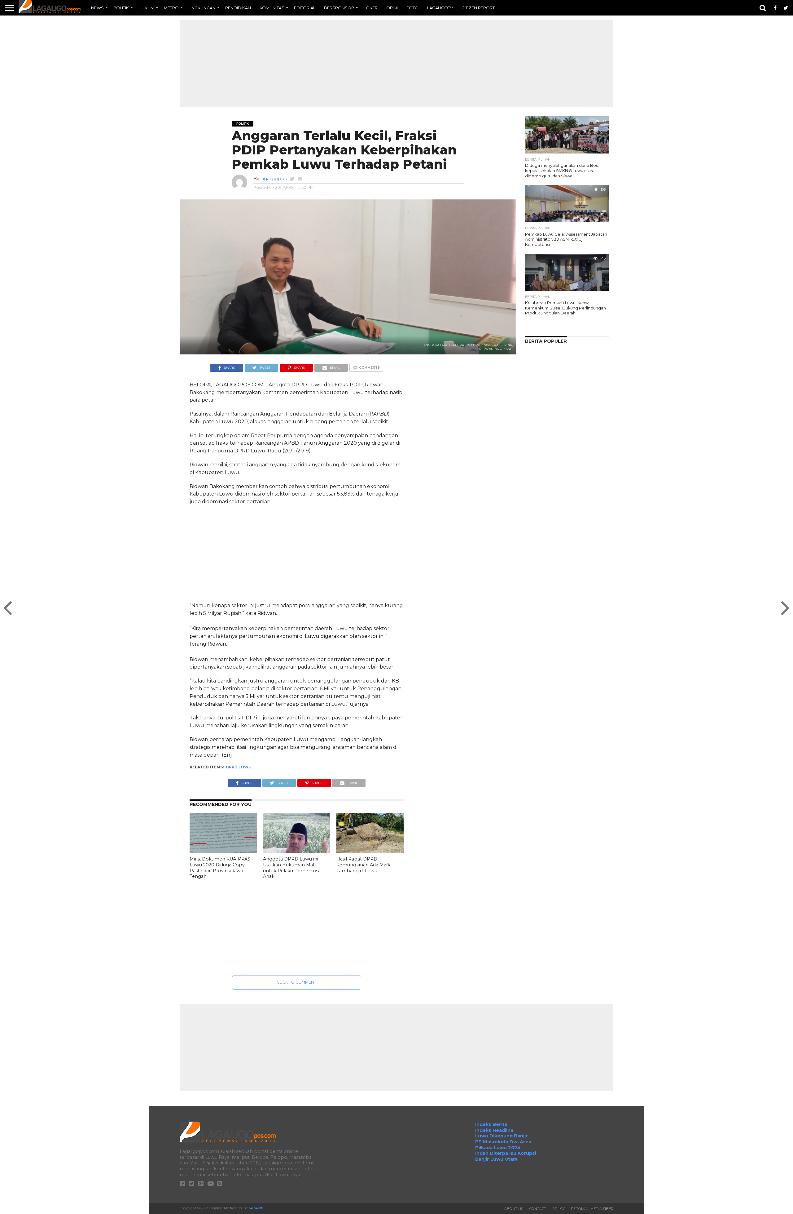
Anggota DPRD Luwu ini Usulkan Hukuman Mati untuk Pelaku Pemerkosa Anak (292, 867)
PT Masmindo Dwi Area (503, 1142)
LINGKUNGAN (202, 7)
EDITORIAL (304, 7)
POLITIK (121, 7)
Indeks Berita (491, 1124)
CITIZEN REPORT (478, 7)
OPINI (392, 7)
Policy (558, 1209)
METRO (171, 7)
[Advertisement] (396, 63)
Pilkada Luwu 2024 (498, 1147)
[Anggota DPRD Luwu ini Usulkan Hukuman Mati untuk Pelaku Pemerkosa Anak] (296, 851)
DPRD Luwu (239, 767)
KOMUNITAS (272, 7)
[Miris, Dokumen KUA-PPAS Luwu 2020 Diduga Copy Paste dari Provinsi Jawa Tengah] (223, 851)
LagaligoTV (440, 7)
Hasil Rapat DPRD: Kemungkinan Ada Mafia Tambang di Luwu (364, 864)
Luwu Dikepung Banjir (501, 1136)
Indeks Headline (494, 1130)
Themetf (254, 1208)
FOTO (412, 7)
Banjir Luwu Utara (496, 1159)
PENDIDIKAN (238, 7)
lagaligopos (273, 178)
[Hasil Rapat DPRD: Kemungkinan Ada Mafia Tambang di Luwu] (370, 851)
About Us (513, 1209)
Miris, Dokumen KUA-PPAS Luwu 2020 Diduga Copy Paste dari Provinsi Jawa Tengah (220, 867)
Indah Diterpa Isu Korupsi (505, 1153)
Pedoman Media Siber (592, 1209)
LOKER (371, 7)
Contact (537, 1209)
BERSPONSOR (339, 7)
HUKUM (146, 7)
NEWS (97, 7)
